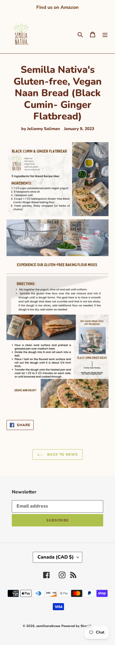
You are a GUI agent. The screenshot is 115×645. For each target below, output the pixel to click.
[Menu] (105, 34)
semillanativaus (48, 626)
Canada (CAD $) (55, 557)
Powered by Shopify (76, 626)
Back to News (62, 454)
